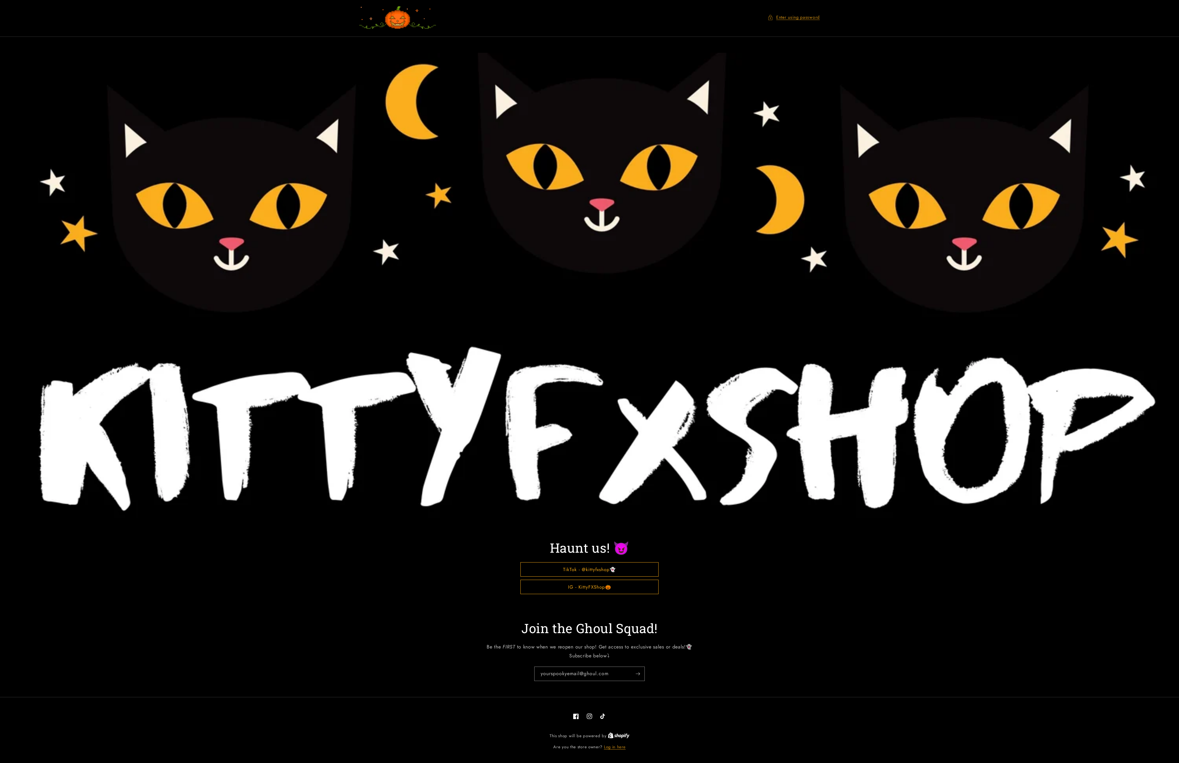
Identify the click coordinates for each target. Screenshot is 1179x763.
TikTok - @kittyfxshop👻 (589, 569)
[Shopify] (618, 736)
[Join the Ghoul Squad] (637, 674)
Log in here (615, 747)
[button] (794, 17)
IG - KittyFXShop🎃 (589, 587)
